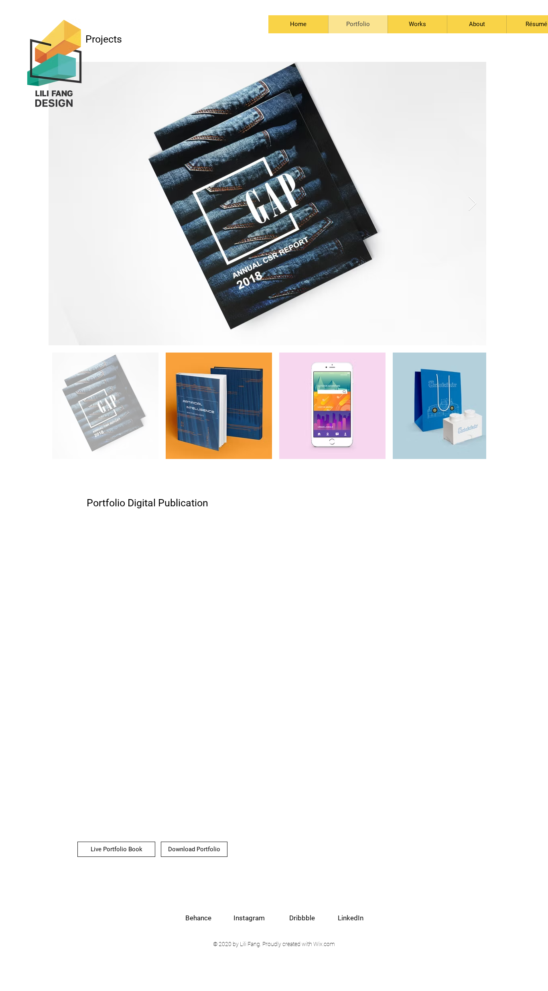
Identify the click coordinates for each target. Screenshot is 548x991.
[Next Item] (472, 204)
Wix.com (324, 944)
